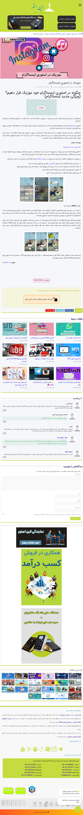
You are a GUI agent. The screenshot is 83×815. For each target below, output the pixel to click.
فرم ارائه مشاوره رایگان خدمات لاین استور (39, 299)
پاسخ (4, 410)
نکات (79, 147)
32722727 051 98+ (67, 767)
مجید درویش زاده (62, 437)
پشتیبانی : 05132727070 (41, 280)
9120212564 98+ (29, 772)
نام (80, 493)
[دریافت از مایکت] (35, 749)
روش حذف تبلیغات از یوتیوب (44, 358)
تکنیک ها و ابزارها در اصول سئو (16, 338)
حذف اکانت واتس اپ (73, 338)
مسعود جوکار (68, 452)
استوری (36, 220)
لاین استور (74, 34)
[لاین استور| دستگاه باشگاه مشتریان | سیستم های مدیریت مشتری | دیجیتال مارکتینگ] (41, 8)
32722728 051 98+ (30, 767)
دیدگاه (78, 474)
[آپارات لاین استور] (47, 749)
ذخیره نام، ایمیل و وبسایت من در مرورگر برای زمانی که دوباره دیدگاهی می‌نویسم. (57, 514)
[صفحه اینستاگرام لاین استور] (54, 749)
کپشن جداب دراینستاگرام (70, 147)
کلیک (10, 262)
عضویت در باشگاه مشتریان (66, 26)
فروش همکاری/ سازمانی (66, 19)
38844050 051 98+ (67, 765)
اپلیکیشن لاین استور (41, 812)
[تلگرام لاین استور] (60, 749)
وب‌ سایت (78, 507)
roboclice (5, 262)
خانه (79, 34)
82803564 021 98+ (26, 775)
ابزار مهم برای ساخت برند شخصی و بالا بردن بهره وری (15, 383)
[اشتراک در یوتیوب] (22, 749)
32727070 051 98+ (30, 765)
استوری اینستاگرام (41, 159)
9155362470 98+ (29, 770)
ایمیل (79, 500)
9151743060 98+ (67, 772)
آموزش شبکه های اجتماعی (57, 34)
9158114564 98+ (66, 770)
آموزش (68, 34)
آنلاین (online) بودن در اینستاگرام (42, 338)
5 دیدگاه (48, 87)
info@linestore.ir (66, 775)
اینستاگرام (62, 87)
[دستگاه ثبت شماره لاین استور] (25, 22)
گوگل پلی (51, 163)
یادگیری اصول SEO (74, 358)
